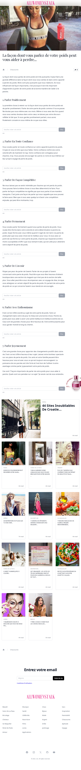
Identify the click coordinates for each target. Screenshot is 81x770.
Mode (44, 715)
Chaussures (14, 70)
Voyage (64, 728)
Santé (24, 711)
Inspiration (66, 711)
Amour (5, 732)
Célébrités (26, 715)
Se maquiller (7, 724)
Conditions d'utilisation (24, 683)
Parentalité (66, 715)
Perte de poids (8, 728)
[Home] (4, 70)
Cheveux (6, 720)
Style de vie (58, 678)
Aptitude (65, 724)
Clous (44, 707)
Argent (44, 720)
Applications (26, 732)
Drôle (44, 724)
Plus (61, 130)
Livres (24, 728)
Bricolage (6, 715)
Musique (25, 707)
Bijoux (44, 711)
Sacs (63, 707)
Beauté (5, 707)
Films (24, 724)
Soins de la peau (9, 711)
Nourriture (26, 720)
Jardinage (45, 728)
